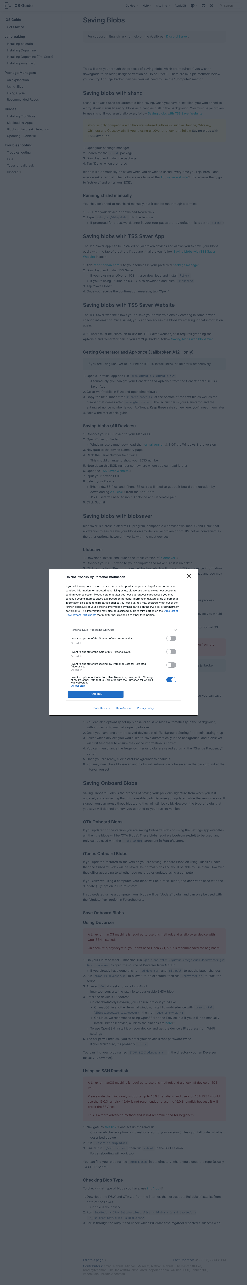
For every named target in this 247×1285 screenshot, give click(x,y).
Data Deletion (101, 708)
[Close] (190, 577)
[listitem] (123, 630)
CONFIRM (96, 694)
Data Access (123, 708)
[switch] (171, 638)
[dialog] (123, 642)
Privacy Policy (145, 708)
